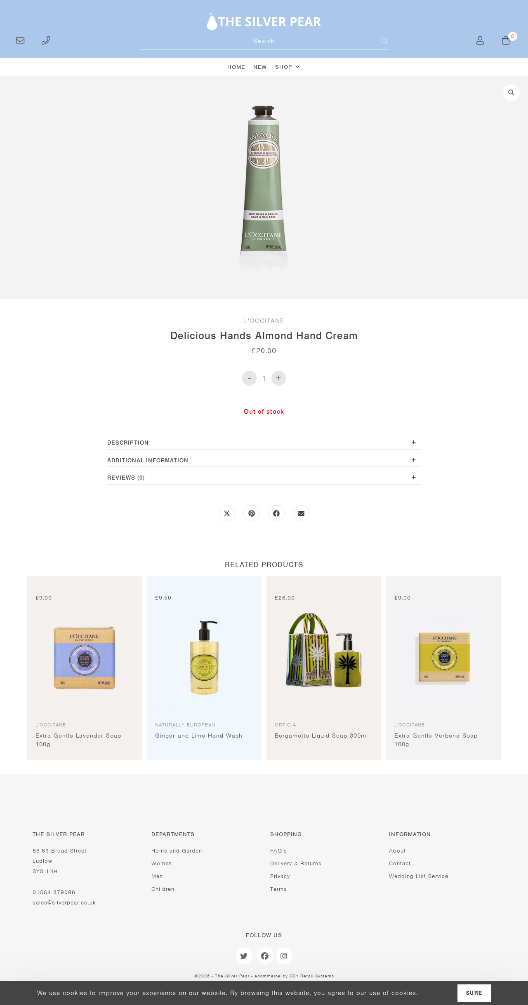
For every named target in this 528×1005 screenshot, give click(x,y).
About (397, 850)
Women (161, 863)
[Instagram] (284, 956)
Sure (474, 993)
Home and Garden (176, 850)
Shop (283, 66)
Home (236, 66)
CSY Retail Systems (312, 976)
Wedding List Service (418, 876)
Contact (400, 863)
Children (162, 889)
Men (157, 876)
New (260, 66)
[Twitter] (244, 956)
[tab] (264, 443)
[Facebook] (265, 956)
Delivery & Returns (296, 863)
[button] (511, 92)
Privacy (280, 876)
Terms (278, 889)
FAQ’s (278, 850)
